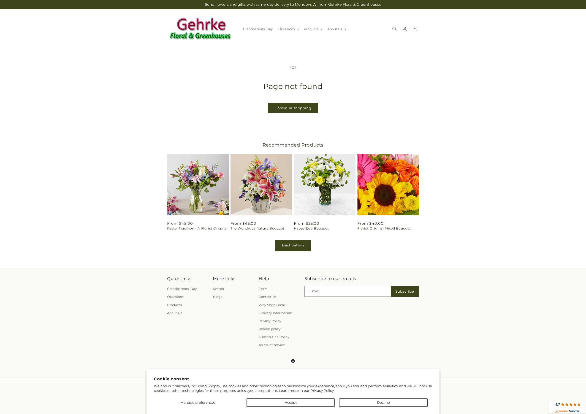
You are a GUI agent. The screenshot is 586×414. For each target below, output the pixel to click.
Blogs (217, 297)
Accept (291, 402)
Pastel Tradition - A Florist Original (197, 228)
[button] (288, 29)
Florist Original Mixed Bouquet (384, 228)
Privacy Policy (322, 390)
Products (174, 305)
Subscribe (404, 291)
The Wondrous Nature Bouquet (257, 228)
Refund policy (270, 329)
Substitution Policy (274, 337)
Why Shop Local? (273, 305)
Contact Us (268, 297)
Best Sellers (293, 245)
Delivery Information (275, 313)
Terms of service (272, 345)
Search (218, 289)
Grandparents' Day (182, 289)
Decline (383, 402)
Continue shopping (293, 108)
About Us (174, 313)
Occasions (175, 297)
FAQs (263, 289)
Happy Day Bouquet (311, 228)
